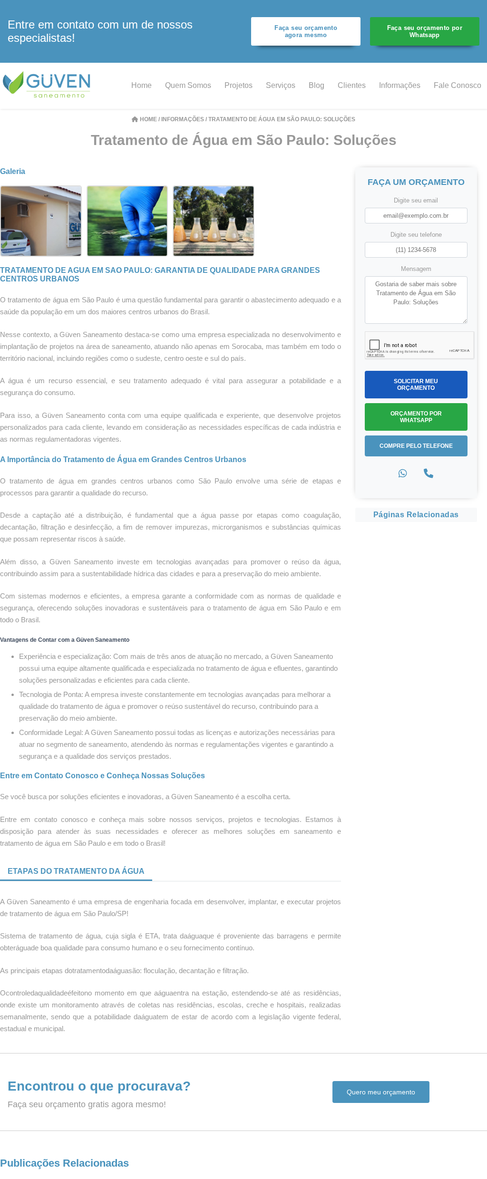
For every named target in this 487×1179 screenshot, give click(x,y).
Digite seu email (416, 200)
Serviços (280, 85)
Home (141, 85)
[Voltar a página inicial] (47, 85)
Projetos (238, 85)
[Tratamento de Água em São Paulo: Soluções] (41, 220)
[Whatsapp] (403, 473)
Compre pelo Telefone (416, 446)
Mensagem (416, 268)
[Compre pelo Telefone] (428, 473)
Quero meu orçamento (381, 1092)
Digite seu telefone (416, 234)
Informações (399, 85)
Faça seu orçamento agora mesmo (305, 31)
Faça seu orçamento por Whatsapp (424, 31)
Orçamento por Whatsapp (416, 417)
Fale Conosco (457, 85)
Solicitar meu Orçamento (416, 384)
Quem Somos (188, 85)
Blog (316, 85)
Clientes (352, 85)
